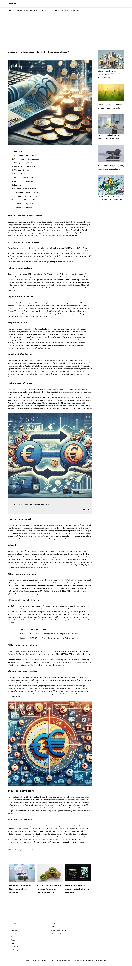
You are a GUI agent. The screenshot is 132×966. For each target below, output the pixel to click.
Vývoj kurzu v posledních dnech (26, 159)
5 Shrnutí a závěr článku (23, 207)
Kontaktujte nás (29, 850)
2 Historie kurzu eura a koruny (25, 196)
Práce (51, 10)
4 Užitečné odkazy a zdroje (24, 204)
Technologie (75, 10)
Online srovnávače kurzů (23, 178)
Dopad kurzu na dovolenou (24, 166)
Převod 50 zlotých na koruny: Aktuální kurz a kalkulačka (77, 889)
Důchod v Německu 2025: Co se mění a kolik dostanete (21, 889)
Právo (57, 10)
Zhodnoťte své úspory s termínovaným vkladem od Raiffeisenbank (109, 74)
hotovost (17, 185)
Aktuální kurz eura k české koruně (27, 155)
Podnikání (44, 10)
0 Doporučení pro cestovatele (25, 189)
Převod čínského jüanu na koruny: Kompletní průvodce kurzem (50, 889)
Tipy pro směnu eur (21, 170)
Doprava (19, 10)
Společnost (65, 10)
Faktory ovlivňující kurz (23, 163)
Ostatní (36, 10)
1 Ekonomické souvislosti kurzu (26, 192)
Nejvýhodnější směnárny (23, 174)
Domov (11, 10)
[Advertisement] (66, 26)
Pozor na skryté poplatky (23, 181)
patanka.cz (12, 4)
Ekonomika (28, 10)
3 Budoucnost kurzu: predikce (25, 200)
